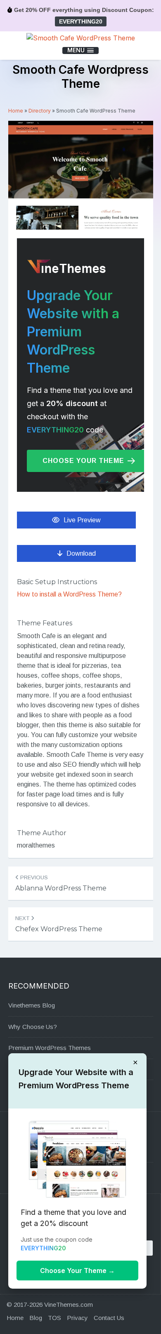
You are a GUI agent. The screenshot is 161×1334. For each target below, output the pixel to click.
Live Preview (82, 520)
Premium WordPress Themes (49, 1047)
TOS (54, 1317)
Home (15, 111)
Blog (35, 1317)
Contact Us (109, 1317)
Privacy (77, 1317)
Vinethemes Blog (31, 1005)
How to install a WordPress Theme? (69, 594)
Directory (39, 111)
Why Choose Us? (32, 1026)
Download (81, 553)
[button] (80, 50)
